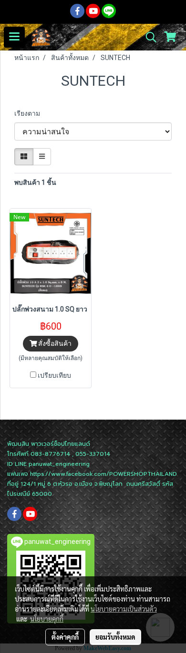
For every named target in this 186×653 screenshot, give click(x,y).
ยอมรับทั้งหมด (115, 637)
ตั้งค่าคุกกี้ (65, 637)
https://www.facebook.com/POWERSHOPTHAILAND (103, 474)
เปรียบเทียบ (54, 375)
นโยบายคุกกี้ (46, 618)
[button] (147, 37)
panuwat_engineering (59, 464)
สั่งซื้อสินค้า (54, 343)
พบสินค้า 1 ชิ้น (35, 182)
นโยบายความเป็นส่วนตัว (124, 608)
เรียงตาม (29, 113)
